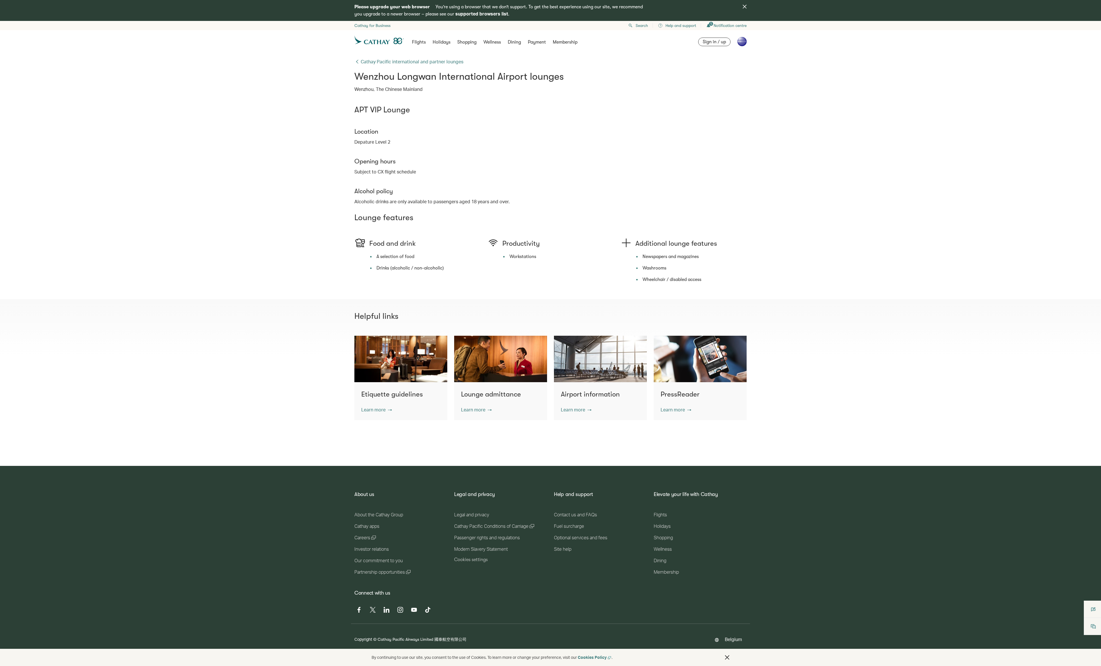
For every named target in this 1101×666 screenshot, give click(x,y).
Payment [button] (537, 42)
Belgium (733, 639)
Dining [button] (514, 42)
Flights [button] (419, 42)
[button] (376, 409)
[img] (745, 7)
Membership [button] (565, 42)
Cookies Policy (592, 657)
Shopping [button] (467, 42)
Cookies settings (471, 559)
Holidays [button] (441, 42)
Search (642, 25)
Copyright (363, 639)
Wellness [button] (492, 42)
